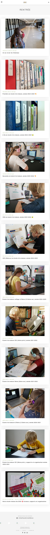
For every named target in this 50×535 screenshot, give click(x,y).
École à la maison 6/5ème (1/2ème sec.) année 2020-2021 (22, 422)
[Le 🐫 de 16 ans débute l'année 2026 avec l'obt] (1, 523)
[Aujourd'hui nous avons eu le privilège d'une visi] (17, 523)
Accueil (17, 530)
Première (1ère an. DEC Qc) (9, 91)
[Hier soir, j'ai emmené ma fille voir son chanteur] (26, 523)
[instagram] (24, 532)
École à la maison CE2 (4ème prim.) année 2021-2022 (20, 340)
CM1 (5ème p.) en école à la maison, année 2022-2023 (20, 258)
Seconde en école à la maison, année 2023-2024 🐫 (19, 176)
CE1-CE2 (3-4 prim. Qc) (8, 338)
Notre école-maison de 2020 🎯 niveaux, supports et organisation (24, 501)
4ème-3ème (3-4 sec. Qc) (8, 297)
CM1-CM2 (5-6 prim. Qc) (8, 256)
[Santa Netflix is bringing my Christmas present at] (9, 523)
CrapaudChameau (26, 518)
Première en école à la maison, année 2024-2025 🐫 (20, 94)
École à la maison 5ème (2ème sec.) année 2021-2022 (20, 381)
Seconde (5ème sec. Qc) (8, 173)
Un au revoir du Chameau (11, 53)
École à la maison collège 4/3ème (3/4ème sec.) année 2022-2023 (24, 299)
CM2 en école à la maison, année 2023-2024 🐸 (18, 217)
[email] (27, 532)
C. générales (31, 530)
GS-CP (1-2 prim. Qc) (19, 499)
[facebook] (22, 532)
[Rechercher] (48, 2)
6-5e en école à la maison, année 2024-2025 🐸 (18, 135)
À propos (24, 530)
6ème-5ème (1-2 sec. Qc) (8, 132)
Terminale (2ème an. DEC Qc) (10, 50)
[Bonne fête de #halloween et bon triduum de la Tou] (34, 523)
